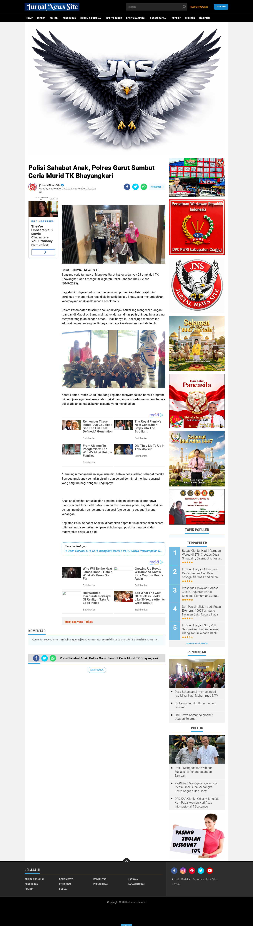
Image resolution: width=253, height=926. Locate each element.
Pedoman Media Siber (205, 879)
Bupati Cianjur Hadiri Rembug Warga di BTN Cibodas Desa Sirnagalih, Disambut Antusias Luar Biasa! (201, 554)
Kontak (176, 884)
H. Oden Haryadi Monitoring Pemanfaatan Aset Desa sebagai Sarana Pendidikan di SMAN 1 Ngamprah (201, 573)
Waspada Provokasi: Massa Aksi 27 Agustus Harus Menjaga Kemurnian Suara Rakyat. (200, 592)
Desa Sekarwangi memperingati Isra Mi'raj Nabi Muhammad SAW (196, 693)
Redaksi (185, 879)
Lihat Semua (96, 670)
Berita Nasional (136, 18)
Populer (221, 7)
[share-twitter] (135, 187)
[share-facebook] (127, 187)
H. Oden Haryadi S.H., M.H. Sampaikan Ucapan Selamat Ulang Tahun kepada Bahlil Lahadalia (200, 629)
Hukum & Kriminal (91, 18)
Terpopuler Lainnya (197, 643)
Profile (176, 18)
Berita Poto (66, 879)
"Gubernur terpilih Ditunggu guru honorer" (196, 705)
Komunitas (99, 879)
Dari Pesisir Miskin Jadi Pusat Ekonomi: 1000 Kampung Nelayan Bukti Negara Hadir (201, 610)
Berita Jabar (114, 18)
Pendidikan (69, 18)
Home (29, 18)
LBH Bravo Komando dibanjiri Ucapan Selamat (194, 717)
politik (54, 18)
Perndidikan (100, 884)
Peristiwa (65, 884)
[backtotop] (126, 862)
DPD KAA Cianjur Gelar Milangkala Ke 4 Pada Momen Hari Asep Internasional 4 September (197, 802)
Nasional (205, 18)
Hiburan (190, 18)
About (175, 879)
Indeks (41, 18)
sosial (63, 888)
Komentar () (157, 186)
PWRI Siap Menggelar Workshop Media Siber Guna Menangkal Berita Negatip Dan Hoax (196, 787)
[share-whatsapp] (144, 187)
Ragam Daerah (158, 18)
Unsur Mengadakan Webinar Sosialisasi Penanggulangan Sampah (193, 771)
